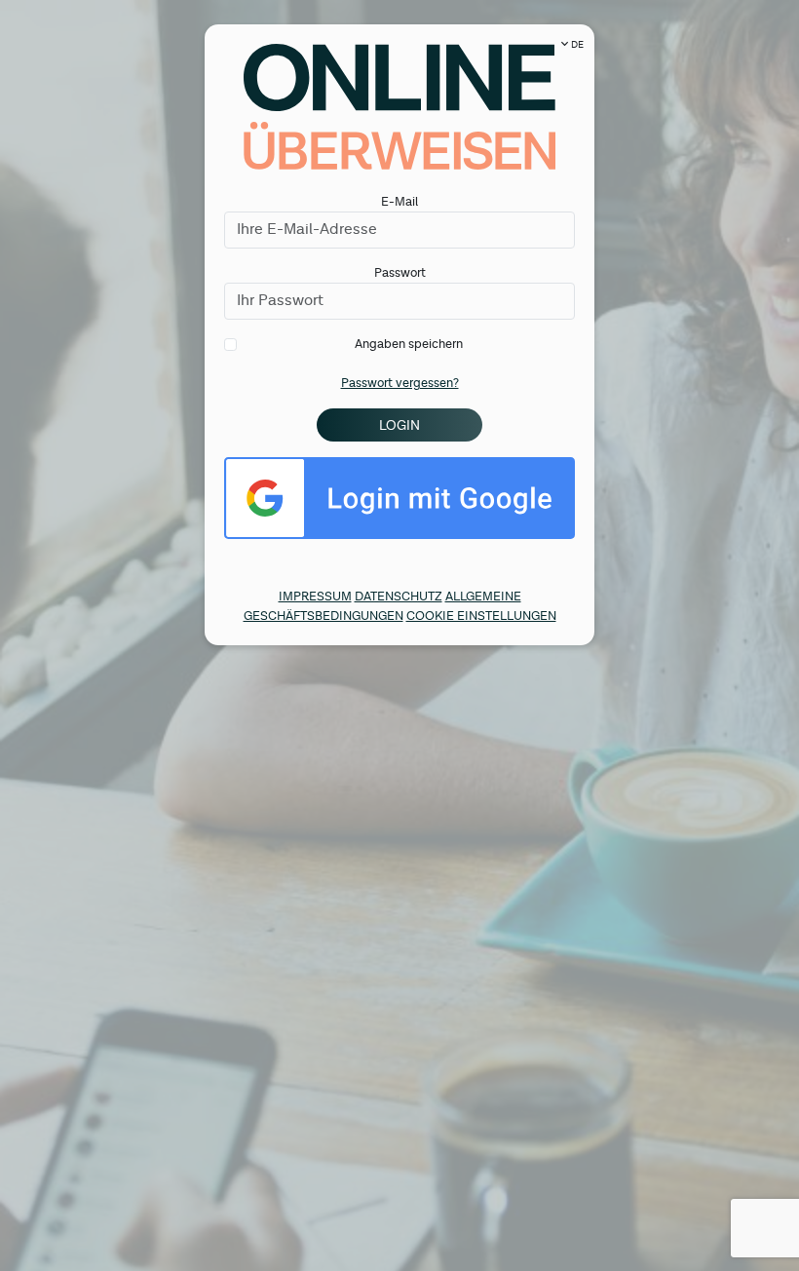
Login (399, 425)
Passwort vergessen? (400, 383)
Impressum (315, 597)
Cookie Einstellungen (481, 616)
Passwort (400, 273)
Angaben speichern (409, 344)
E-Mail (399, 202)
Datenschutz (398, 597)
